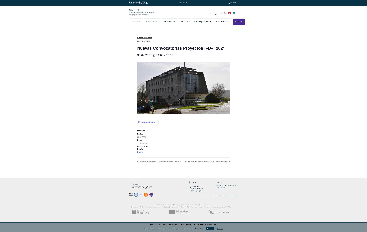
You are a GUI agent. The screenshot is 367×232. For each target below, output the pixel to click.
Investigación (152, 21)
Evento (140, 152)
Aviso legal (210, 195)
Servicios (185, 21)
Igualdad (238, 21)
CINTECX (136, 21)
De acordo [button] (210, 229)
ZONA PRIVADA (183, 3)
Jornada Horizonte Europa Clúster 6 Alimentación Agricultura (160, 161)
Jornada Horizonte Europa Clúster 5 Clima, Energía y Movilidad (206, 161)
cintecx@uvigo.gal (197, 191)
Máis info (220, 229)
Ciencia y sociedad (202, 21)
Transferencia (169, 21)
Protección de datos (222, 195)
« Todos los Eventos (144, 37)
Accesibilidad (234, 195)
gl (207, 13)
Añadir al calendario (148, 122)
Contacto (219, 182)
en (211, 13)
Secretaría (233, 3)
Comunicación (222, 21)
